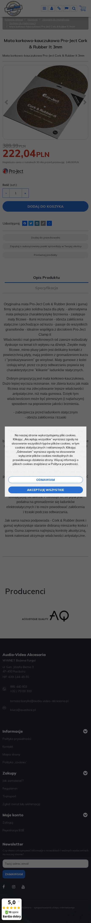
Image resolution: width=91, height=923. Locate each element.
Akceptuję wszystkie (45, 490)
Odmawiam (45, 480)
